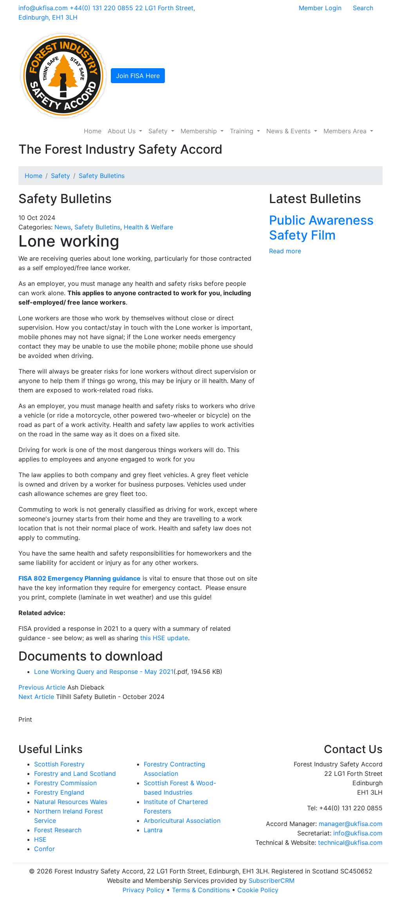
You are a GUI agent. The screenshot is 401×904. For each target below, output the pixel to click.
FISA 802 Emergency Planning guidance (79, 578)
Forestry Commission (65, 783)
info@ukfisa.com (43, 8)
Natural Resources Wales (70, 802)
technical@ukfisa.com (350, 842)
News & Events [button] (289, 131)
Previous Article (41, 687)
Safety (60, 176)
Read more (285, 251)
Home (92, 131)
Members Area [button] (345, 131)
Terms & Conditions (201, 890)
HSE (40, 839)
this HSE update (164, 638)
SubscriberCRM (271, 880)
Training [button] (242, 131)
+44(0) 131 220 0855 (101, 8)
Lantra (153, 830)
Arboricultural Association (182, 820)
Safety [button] (159, 131)
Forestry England (59, 792)
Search (363, 8)
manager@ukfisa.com (351, 824)
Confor (44, 849)
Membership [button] (200, 131)
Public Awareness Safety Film (321, 227)
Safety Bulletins (102, 176)
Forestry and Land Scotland (75, 773)
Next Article (36, 697)
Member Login (320, 8)
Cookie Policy (257, 890)
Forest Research (57, 830)
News (62, 227)
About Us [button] (122, 131)
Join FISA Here (138, 76)
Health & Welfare (148, 227)
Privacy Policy (143, 890)
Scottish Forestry (59, 764)
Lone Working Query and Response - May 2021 (103, 671)
